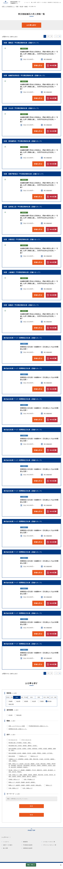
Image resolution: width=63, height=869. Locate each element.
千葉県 (42, 701)
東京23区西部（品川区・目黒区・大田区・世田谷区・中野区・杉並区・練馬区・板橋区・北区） (32, 749)
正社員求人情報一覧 (28, 851)
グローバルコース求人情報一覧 (31, 854)
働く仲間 (5, 848)
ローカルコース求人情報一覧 (10, 854)
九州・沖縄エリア (27, 788)
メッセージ (6, 841)
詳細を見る (38, 65)
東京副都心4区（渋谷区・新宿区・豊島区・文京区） (23, 745)
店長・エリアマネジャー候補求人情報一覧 (51, 849)
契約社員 (18, 715)
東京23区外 (12, 756)
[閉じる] (61, 865)
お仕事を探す (31, 25)
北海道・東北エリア (14, 779)
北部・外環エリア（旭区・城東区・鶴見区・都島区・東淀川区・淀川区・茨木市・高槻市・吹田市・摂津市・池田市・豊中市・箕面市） (32, 775)
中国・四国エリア (14, 788)
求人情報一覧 (6, 851)
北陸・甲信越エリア (29, 779)
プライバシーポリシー (49, 845)
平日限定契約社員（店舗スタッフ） (38, 726)
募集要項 (25, 841)
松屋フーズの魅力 (7, 845)
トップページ (5, 837)
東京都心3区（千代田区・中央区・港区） (20, 742)
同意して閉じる (31, 864)
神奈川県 (11, 704)
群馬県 (26, 701)
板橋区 (26, 6)
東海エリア (49, 785)
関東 (17, 6)
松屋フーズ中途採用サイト (8, 6)
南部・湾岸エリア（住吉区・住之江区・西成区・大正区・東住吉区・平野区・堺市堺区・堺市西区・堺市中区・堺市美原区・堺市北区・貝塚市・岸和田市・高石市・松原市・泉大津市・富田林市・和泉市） (32, 765)
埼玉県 (34, 701)
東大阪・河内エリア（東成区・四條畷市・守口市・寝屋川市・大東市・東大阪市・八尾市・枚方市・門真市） (32, 770)
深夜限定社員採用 (27, 848)
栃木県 (18, 701)
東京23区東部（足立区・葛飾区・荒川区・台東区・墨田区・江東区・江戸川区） (31, 753)
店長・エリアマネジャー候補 (17, 726)
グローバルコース (26, 739)
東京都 (21, 6)
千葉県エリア (23, 756)
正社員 (10, 715)
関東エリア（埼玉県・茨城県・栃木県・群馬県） (22, 782)
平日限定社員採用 (27, 845)
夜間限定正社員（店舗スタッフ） (18, 729)
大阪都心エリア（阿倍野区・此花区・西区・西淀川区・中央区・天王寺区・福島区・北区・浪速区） (32, 759)
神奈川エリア (34, 756)
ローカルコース (13, 739)
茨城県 (10, 701)
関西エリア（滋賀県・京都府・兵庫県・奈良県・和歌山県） (25, 785)
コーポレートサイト (48, 841)
